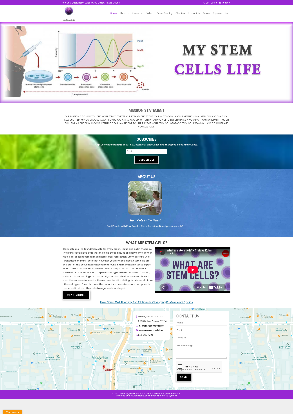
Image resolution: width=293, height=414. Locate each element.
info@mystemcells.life (151, 325)
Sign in (226, 2)
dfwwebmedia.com (139, 395)
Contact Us (194, 13)
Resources (137, 13)
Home (113, 13)
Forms (206, 13)
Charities (180, 13)
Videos (150, 13)
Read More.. (76, 295)
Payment (217, 13)
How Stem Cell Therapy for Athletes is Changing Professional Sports (146, 302)
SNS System (170, 395)
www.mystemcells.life (150, 330)
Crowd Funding (164, 13)
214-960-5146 (213, 2)
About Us (124, 13)
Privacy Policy (173, 393)
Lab (227, 13)
